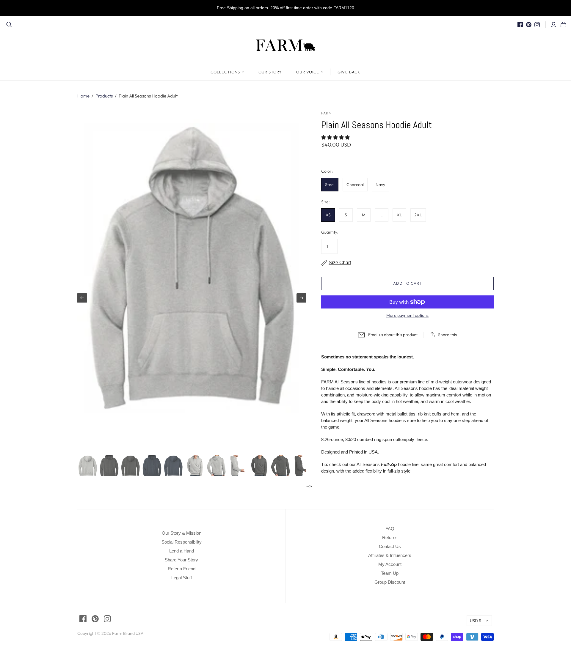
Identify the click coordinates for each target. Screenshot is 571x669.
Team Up (390, 573)
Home (83, 96)
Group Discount (389, 582)
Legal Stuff (181, 577)
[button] (336, 137)
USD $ (475, 620)
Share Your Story (181, 559)
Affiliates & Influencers (389, 555)
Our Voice (307, 72)
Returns (390, 537)
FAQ (389, 528)
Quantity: (329, 232)
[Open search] (9, 25)
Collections (225, 72)
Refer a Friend (181, 568)
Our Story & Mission (181, 533)
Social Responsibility (181, 541)
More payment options (407, 315)
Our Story (270, 72)
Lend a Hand (181, 550)
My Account (389, 564)
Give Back (349, 72)
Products (104, 96)
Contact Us (390, 546)
